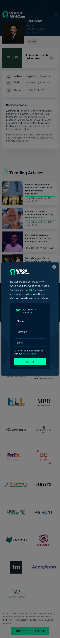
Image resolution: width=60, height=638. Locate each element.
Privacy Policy (29, 354)
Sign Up (30, 361)
